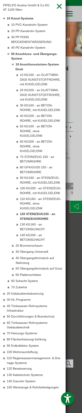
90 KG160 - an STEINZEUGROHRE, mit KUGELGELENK (40, 180)
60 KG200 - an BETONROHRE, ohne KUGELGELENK (36, 146)
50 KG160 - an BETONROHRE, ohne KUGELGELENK (36, 131)
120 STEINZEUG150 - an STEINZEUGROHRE (37, 216)
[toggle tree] (33, 18)
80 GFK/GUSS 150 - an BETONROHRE (36, 170)
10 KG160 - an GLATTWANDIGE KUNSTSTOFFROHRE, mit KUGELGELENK (40, 79)
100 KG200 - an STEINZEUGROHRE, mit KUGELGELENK (40, 190)
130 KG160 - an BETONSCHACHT (32, 227)
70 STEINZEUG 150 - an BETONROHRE (37, 159)
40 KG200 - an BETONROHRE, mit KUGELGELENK (40, 118)
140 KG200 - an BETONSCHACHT (32, 237)
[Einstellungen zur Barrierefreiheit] (67, 398)
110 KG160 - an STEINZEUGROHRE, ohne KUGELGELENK (40, 203)
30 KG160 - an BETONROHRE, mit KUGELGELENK (40, 108)
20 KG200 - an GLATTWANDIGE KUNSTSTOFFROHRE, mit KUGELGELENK (40, 94)
